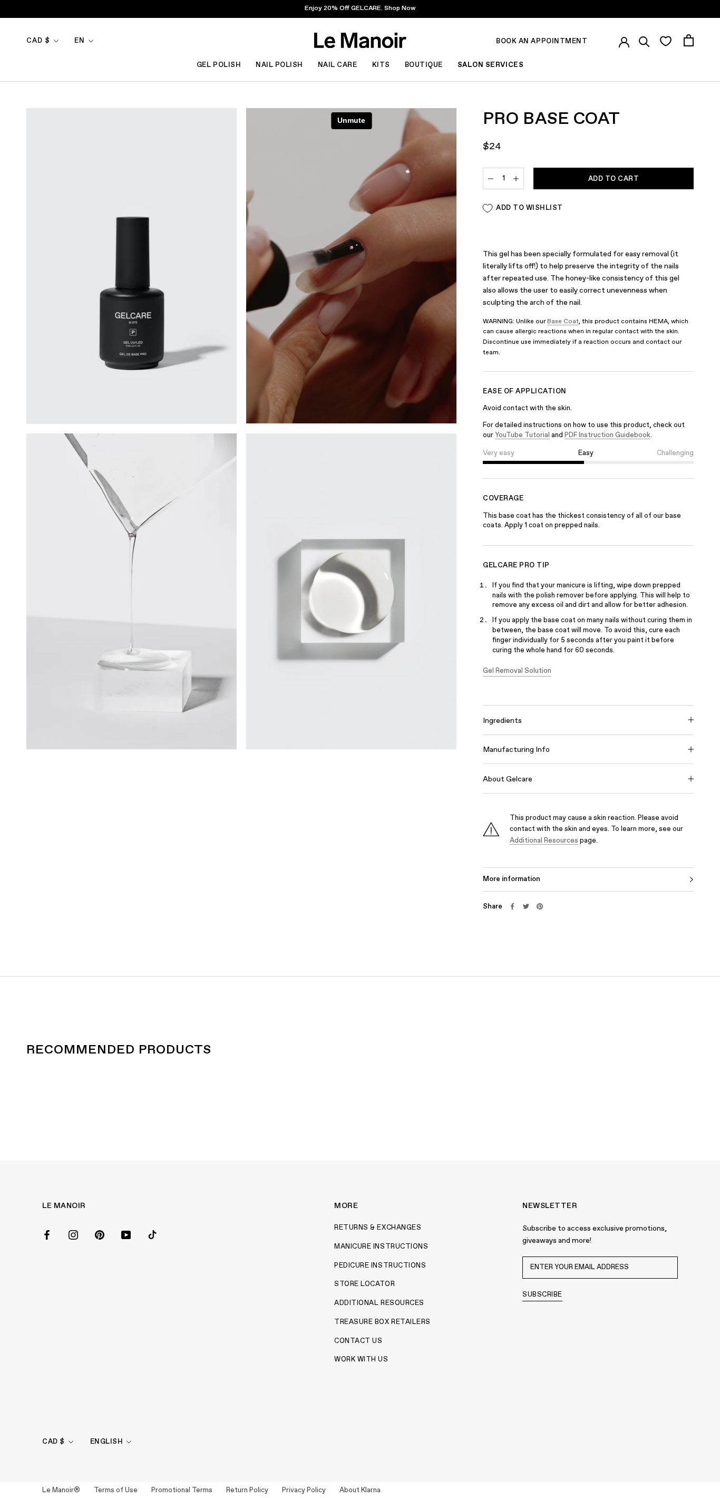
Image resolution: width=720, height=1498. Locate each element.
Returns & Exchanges (377, 1227)
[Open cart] (689, 40)
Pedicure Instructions (380, 1265)
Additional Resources (544, 840)
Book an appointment (541, 41)
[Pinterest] (540, 906)
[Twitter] (526, 906)
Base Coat (563, 321)
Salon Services (490, 65)
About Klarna (360, 1490)
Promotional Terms (181, 1490)
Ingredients (502, 720)
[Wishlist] (665, 40)
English (106, 1441)
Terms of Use (116, 1490)
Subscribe (542, 1294)
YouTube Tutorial (522, 435)
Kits (381, 65)
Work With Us (361, 1359)
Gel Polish (219, 65)
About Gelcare (507, 779)
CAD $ (38, 40)
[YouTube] (126, 1234)
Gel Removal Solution (517, 671)
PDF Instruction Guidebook (607, 435)
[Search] (644, 40)
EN (79, 40)
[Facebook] (512, 906)
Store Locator (364, 1284)
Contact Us (358, 1341)
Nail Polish (279, 65)
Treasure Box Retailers (382, 1322)
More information (511, 879)
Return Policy (247, 1490)
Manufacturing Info (516, 749)
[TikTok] (152, 1234)
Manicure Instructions (381, 1246)
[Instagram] (73, 1234)
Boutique (424, 65)
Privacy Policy (304, 1490)
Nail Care (337, 65)
